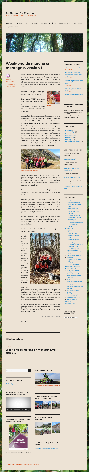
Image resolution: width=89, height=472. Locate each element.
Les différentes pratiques (75, 217)
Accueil (9, 23)
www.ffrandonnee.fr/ (70, 159)
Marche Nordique (70, 132)
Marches (8, 84)
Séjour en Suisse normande (72, 68)
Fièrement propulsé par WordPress (29, 464)
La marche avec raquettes (74, 255)
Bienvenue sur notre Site (73, 202)
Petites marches (69, 137)
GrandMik (8, 79)
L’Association (70, 210)
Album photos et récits (61, 23)
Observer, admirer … (72, 299)
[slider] (17, 409)
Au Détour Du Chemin (20, 13)
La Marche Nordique (72, 250)
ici (29, 321)
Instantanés (70, 285)
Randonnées (68, 139)
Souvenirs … (70, 279)
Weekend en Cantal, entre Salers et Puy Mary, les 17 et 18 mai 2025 (74, 82)
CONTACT (71, 226)
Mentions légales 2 (11, 384)
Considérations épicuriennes (75, 263)
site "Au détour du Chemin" (73, 141)
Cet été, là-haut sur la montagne (74, 94)
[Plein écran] (29, 410)
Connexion (78, 23)
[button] (18, 404)
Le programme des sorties (40, 23)
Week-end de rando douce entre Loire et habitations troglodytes (74, 275)
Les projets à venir (12, 27)
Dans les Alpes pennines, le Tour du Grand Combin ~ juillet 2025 (73, 74)
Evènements (68, 130)
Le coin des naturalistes (73, 297)
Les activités (22, 23)
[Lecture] (8, 410)
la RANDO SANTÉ (73, 233)
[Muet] (26, 410)
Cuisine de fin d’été (73, 265)
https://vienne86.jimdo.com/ (72, 177)
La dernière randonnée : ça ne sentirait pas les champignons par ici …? (75, 246)
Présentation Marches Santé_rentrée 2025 (46, 448)
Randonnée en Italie (73, 239)
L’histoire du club (73, 208)
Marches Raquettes (70, 135)
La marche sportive (73, 232)
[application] (18, 404)
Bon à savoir (70, 257)
